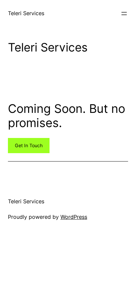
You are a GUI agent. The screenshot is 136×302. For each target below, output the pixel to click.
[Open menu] (124, 13)
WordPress (73, 217)
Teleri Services (26, 13)
